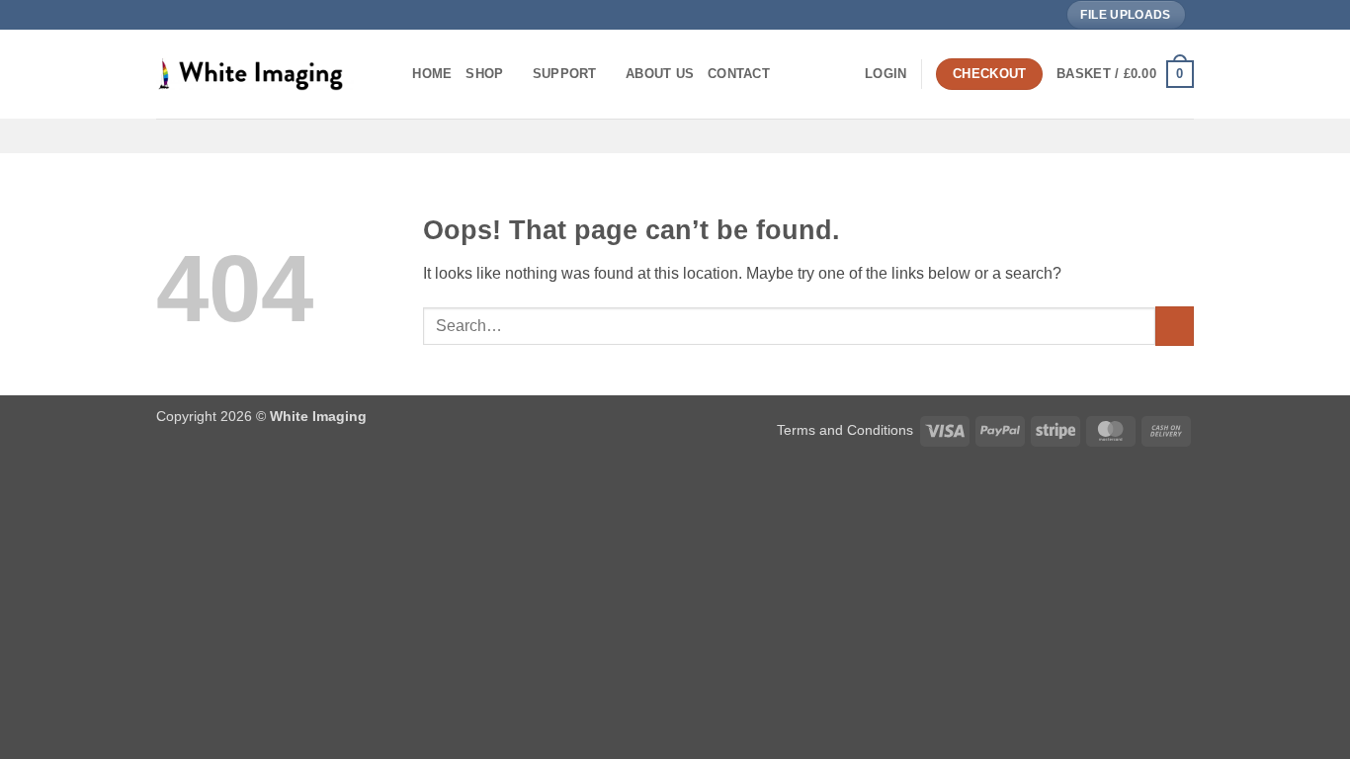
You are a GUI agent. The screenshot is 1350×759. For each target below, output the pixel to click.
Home (432, 73)
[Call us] (1204, 23)
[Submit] (1174, 325)
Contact (739, 73)
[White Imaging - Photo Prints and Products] (255, 74)
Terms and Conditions (845, 430)
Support (565, 73)
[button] (885, 74)
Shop (484, 73)
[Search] (390, 74)
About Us (660, 73)
